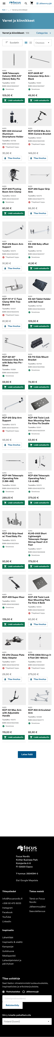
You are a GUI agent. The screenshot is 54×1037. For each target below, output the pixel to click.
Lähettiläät (7, 937)
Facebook (7, 912)
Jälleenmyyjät (45, 3)
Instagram (7, 907)
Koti (3, 10)
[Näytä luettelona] (30, 42)
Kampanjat (7, 946)
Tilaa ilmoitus (14, 158)
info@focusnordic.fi (12, 898)
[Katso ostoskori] (31, 3)
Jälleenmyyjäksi (37, 906)
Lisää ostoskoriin (15, 100)
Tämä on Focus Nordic (37, 900)
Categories (42, 33)
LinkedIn (6, 921)
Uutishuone (8, 951)
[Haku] (26, 3)
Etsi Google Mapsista (27, 880)
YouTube (6, 917)
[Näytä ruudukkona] (26, 42)
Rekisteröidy (12, 1005)
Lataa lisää (27, 754)
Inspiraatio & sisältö (12, 942)
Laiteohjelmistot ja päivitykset (11, 962)
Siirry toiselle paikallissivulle (16, 1015)
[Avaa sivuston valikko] (5, 3)
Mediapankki (9, 955)
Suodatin (14, 42)
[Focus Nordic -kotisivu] (15, 3)
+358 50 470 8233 (11, 903)
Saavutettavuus (37, 911)
